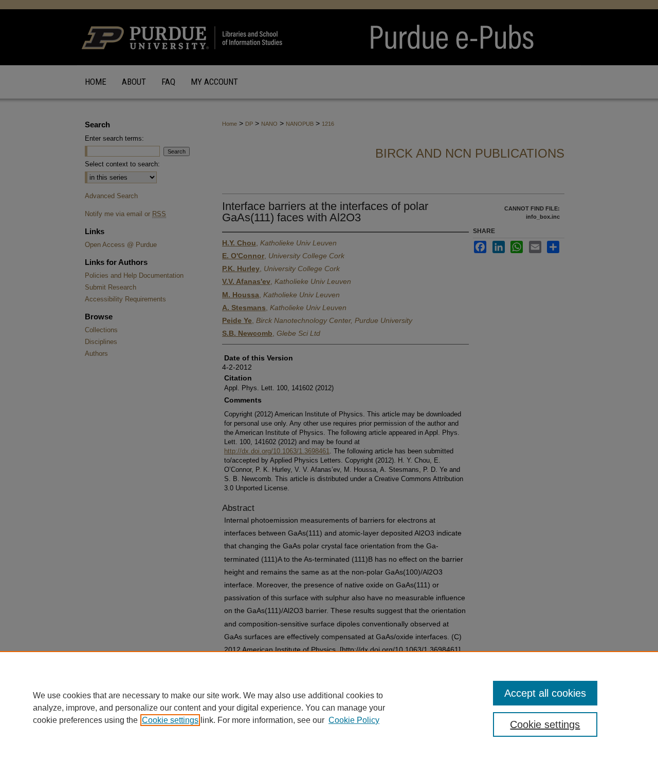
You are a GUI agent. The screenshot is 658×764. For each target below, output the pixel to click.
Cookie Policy (353, 720)
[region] (329, 707)
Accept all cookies (545, 693)
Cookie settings (170, 720)
